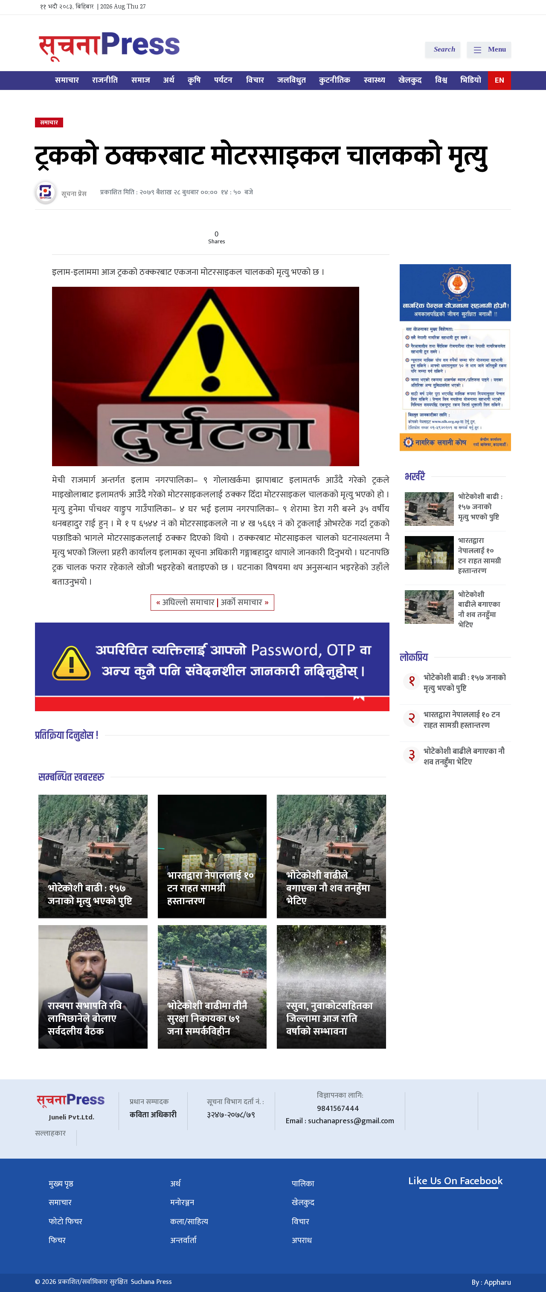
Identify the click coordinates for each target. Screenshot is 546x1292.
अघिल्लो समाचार (190, 602)
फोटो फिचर (65, 1222)
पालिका (303, 1184)
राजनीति (105, 80)
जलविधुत (291, 80)
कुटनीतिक (334, 80)
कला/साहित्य (189, 1222)
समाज (140, 80)
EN (499, 80)
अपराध (302, 1240)
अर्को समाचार (242, 602)
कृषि (194, 80)
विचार (255, 80)
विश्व (441, 80)
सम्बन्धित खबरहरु (71, 777)
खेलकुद (410, 80)
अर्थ (168, 80)
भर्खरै (415, 477)
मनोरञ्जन (182, 1202)
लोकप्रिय (414, 657)
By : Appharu (491, 1282)
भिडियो (470, 80)
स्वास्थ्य (374, 80)
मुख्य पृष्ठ (61, 1184)
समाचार (67, 80)
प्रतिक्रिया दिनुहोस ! (67, 735)
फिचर (57, 1240)
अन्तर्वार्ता (183, 1240)
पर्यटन (223, 80)
